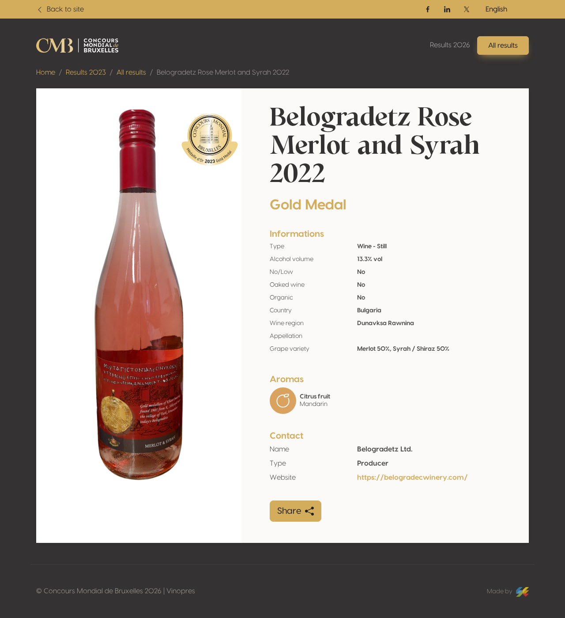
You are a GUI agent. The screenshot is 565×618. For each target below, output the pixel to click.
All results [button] (503, 45)
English (496, 9)
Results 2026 (450, 45)
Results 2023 (86, 72)
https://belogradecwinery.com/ (412, 477)
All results (131, 72)
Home (45, 72)
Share (289, 511)
